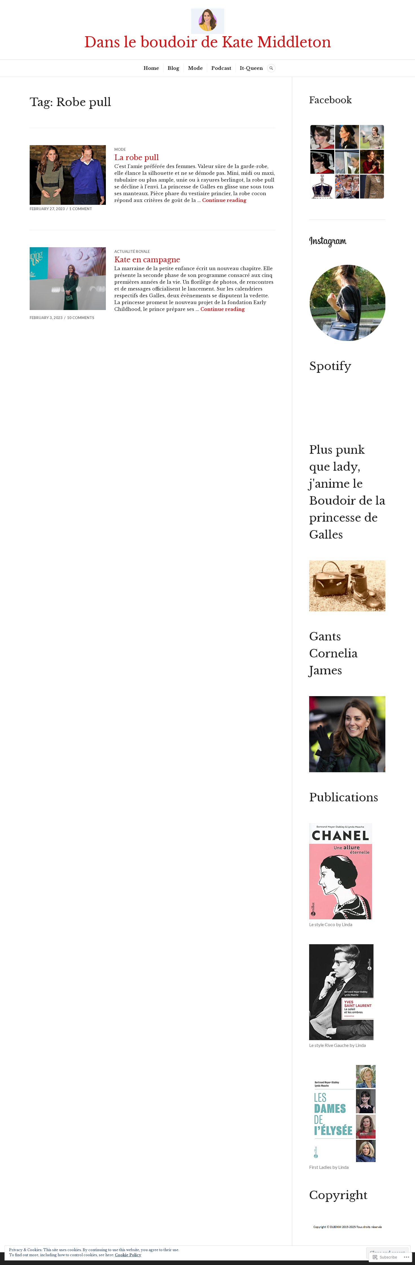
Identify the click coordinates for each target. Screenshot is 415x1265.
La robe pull (136, 157)
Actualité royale (132, 251)
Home (151, 68)
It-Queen (251, 68)
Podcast (221, 68)
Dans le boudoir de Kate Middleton (207, 42)
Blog (173, 68)
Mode (195, 68)
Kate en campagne (147, 259)
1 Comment (80, 208)
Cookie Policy (128, 1255)
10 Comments (80, 317)
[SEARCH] (271, 68)
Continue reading (224, 200)
